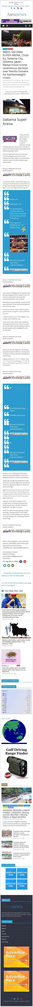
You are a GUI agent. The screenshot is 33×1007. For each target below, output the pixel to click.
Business (3, 939)
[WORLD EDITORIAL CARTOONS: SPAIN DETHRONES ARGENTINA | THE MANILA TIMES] (16, 624)
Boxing (5, 49)
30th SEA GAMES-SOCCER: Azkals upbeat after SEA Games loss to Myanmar (14, 670)
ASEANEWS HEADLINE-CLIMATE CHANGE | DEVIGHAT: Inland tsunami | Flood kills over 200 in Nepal (21, 845)
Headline (3, 926)
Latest (5, 807)
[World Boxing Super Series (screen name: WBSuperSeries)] (19, 388)
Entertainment (5, 936)
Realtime (11, 743)
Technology (4, 942)
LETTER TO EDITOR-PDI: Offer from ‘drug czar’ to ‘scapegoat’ (16, 584)
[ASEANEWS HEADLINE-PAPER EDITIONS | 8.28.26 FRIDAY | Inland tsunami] (6, 852)
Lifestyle (11, 807)
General (21, 805)
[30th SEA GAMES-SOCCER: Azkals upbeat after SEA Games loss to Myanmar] (10, 650)
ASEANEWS (6, 805)
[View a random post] (30, 25)
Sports (10, 49)
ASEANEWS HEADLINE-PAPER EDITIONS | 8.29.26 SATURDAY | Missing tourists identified (21, 834)
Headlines (27, 805)
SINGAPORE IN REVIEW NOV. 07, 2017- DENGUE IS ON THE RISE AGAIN (16, 574)
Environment (14, 805)
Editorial (3, 928)
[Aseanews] (3, 26)
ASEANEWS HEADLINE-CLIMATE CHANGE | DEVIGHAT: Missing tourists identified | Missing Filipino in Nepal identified (16, 813)
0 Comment (26, 80)
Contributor (18, 80)
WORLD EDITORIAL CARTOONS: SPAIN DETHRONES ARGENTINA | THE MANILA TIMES (16, 642)
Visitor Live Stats (5, 718)
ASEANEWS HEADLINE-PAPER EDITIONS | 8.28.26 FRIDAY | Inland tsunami (21, 854)
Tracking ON (17, 743)
